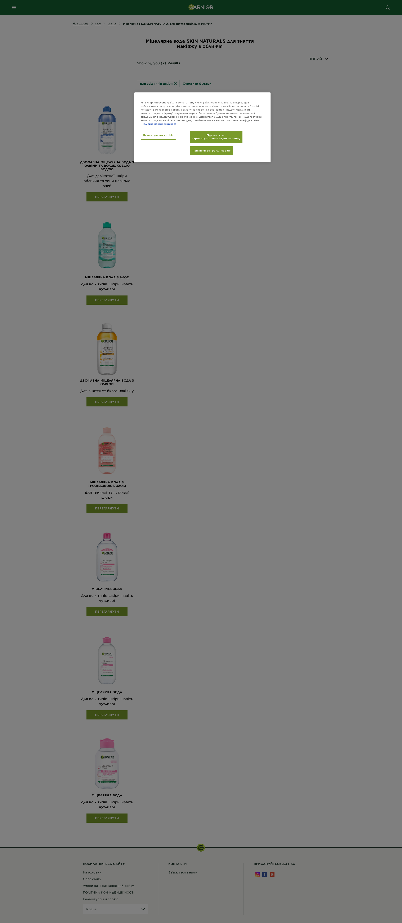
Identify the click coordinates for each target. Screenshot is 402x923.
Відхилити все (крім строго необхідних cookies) (216, 137)
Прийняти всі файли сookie (211, 150)
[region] (202, 127)
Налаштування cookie (158, 135)
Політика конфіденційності (159, 123)
